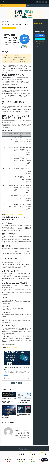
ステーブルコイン (11, 27)
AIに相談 (44, 459)
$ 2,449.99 (22, 459)
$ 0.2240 (32, 454)
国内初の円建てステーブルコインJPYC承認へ (14, 214)
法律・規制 (5, 27)
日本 (14, 27)
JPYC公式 (8, 347)
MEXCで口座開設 (40, 35)
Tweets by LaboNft (38, 23)
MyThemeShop (26, 449)
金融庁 (16, 347)
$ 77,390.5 (10, 459)
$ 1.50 (33, 459)
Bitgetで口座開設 (40, 39)
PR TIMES (12, 347)
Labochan (8, 21)
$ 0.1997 (43, 454)
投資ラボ (4, 1)
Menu (3, 5)
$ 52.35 (21, 454)
